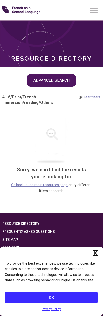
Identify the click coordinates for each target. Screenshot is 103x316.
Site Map (10, 240)
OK (51, 297)
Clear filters (91, 97)
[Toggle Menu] (94, 10)
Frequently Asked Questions (28, 232)
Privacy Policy (51, 309)
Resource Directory (21, 224)
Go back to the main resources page (39, 185)
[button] (95, 253)
